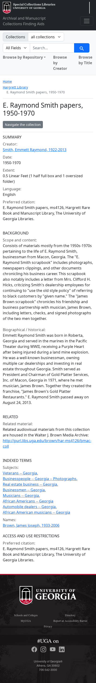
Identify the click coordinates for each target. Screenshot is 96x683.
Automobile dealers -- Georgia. (30, 506)
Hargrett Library (15, 87)
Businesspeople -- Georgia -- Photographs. (40, 478)
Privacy (48, 626)
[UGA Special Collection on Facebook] (34, 649)
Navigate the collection (23, 124)
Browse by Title (85, 60)
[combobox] (52, 47)
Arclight (29, 8)
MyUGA (26, 621)
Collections (15, 36)
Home (7, 81)
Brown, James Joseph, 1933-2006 (31, 525)
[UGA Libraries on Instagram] (44, 649)
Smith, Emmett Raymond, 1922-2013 (34, 149)
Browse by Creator (60, 63)
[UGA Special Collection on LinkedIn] (62, 649)
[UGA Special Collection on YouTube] (53, 649)
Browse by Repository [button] (23, 57)
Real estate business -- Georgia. (30, 484)
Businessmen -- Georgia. (24, 489)
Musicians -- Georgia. (21, 495)
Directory (70, 615)
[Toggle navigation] (86, 21)
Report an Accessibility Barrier (70, 621)
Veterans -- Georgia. (20, 473)
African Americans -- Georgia (28, 501)
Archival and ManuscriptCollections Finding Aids (24, 21)
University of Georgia (48, 595)
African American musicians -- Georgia (36, 512)
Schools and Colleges (26, 615)
